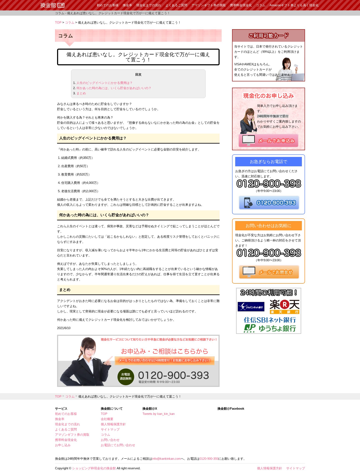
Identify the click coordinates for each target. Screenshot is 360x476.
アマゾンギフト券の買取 (208, 5)
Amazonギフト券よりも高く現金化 (294, 5)
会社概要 (107, 419)
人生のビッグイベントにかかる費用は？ (104, 83)
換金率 (127, 5)
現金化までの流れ (148, 5)
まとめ (81, 93)
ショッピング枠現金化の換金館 (94, 468)
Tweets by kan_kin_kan (158, 413)
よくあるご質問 (176, 5)
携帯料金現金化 (241, 5)
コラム (260, 5)
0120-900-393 (209, 458)
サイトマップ (110, 429)
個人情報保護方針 (113, 424)
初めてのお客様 (108, 5)
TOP (58, 22)
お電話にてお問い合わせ (118, 445)
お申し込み (63, 445)
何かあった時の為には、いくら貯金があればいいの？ (113, 88)
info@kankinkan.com (166, 458)
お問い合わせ (110, 440)
